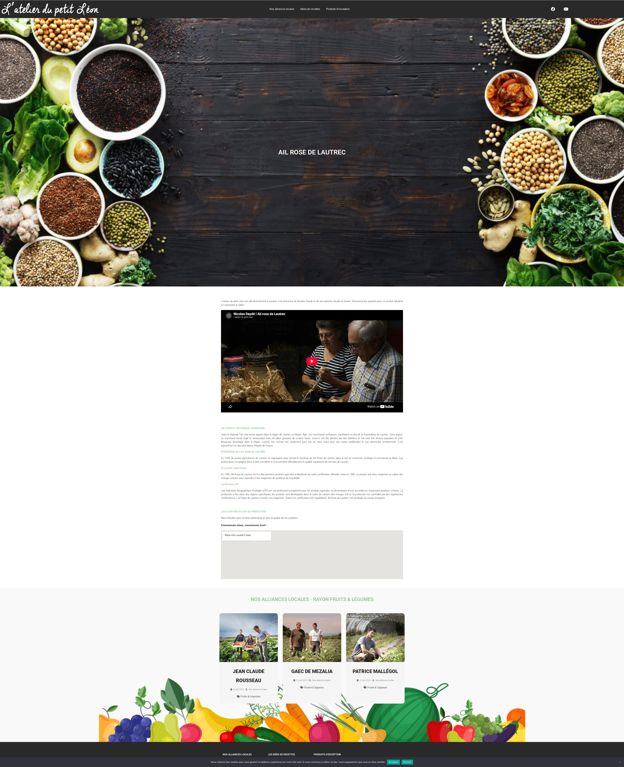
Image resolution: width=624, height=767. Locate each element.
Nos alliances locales (281, 9)
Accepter (393, 762)
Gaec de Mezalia (311, 671)
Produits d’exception (338, 9)
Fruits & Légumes (250, 696)
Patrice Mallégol (375, 671)
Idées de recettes (310, 9)
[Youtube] (566, 9)
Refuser (407, 762)
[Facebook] (553, 9)
